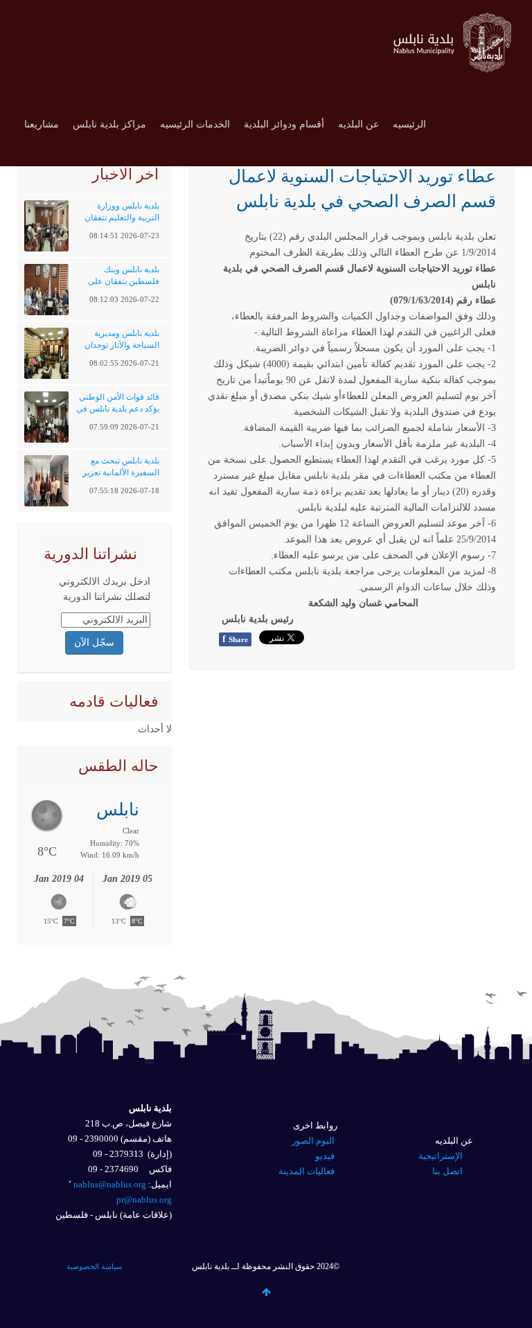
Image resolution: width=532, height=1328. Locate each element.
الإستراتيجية (440, 1156)
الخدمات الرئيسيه (195, 124)
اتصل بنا (447, 1171)
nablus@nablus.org (109, 1184)
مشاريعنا (41, 124)
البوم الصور (313, 1140)
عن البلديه (358, 124)
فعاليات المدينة (306, 1171)
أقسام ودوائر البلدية (284, 124)
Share (235, 639)
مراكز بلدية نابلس (109, 124)
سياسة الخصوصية (94, 1266)
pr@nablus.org (144, 1199)
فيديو (325, 1156)
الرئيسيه (409, 124)
